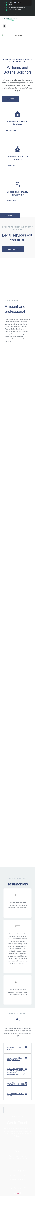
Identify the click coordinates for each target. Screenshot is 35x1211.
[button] (11, 22)
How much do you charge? (14, 1048)
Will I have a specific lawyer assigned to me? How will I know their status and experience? (16, 1071)
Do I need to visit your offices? (15, 1095)
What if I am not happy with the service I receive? (17, 1084)
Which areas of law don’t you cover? (14, 1059)
